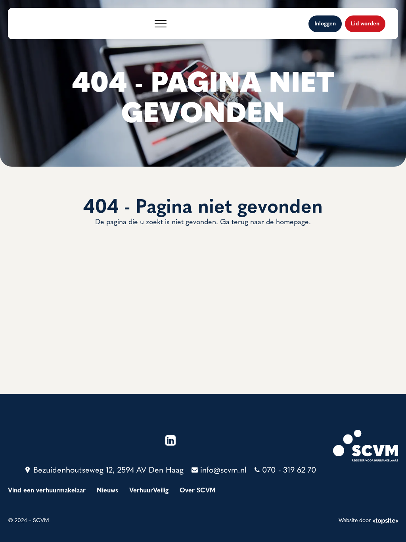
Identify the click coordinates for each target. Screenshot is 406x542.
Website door (355, 521)
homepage (292, 222)
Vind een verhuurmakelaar (47, 491)
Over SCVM (198, 491)
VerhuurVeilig (149, 491)
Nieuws (107, 491)
